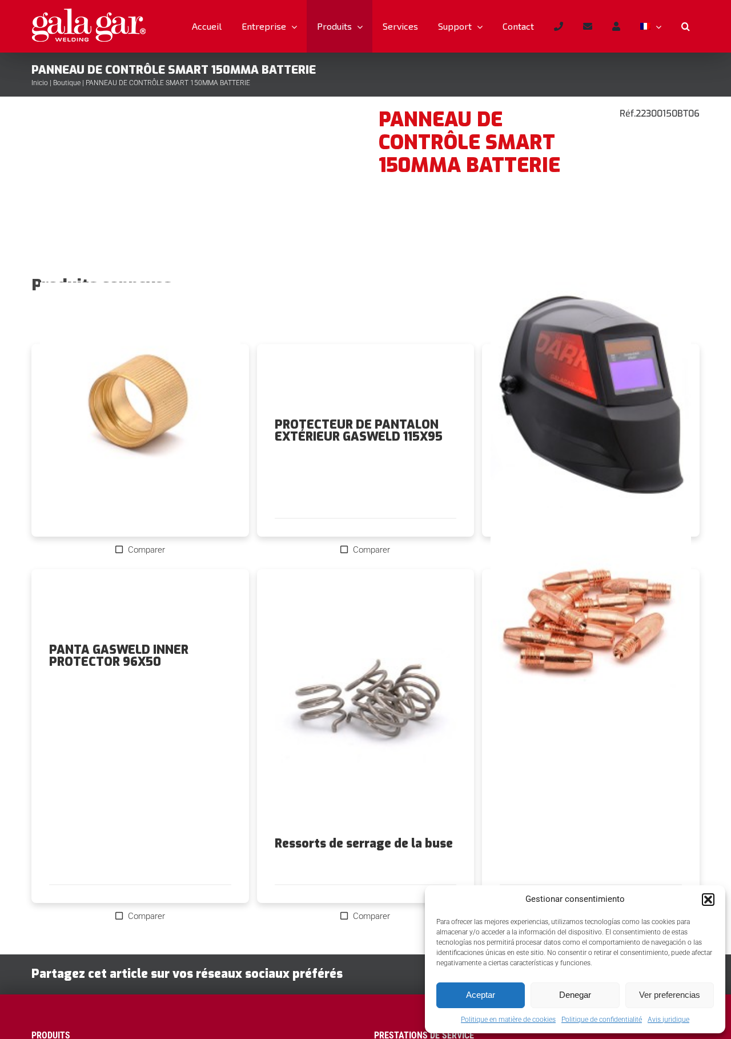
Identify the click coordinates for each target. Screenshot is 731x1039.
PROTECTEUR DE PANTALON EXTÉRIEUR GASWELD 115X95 (359, 431)
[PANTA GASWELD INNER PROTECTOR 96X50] (140, 606)
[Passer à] (650, 26)
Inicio (39, 83)
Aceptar (480, 995)
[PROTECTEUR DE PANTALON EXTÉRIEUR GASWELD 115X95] (366, 381)
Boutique (67, 83)
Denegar (575, 995)
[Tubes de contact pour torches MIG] (591, 633)
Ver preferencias (669, 995)
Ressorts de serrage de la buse (364, 844)
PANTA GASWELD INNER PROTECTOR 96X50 (118, 656)
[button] (708, 899)
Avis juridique (668, 1020)
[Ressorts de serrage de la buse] (366, 703)
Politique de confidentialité (601, 1020)
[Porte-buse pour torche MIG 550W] (140, 407)
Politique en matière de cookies (508, 1020)
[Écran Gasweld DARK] (591, 407)
